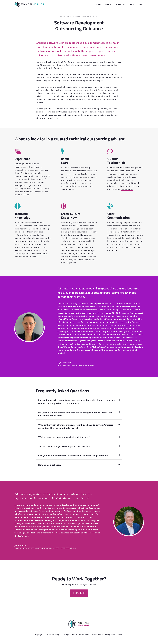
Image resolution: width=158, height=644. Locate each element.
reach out (43, 253)
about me (24, 191)
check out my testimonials (76, 115)
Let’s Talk (79, 593)
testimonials (127, 189)
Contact (120, 635)
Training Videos (110, 635)
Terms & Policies (97, 635)
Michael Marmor (84, 635)
